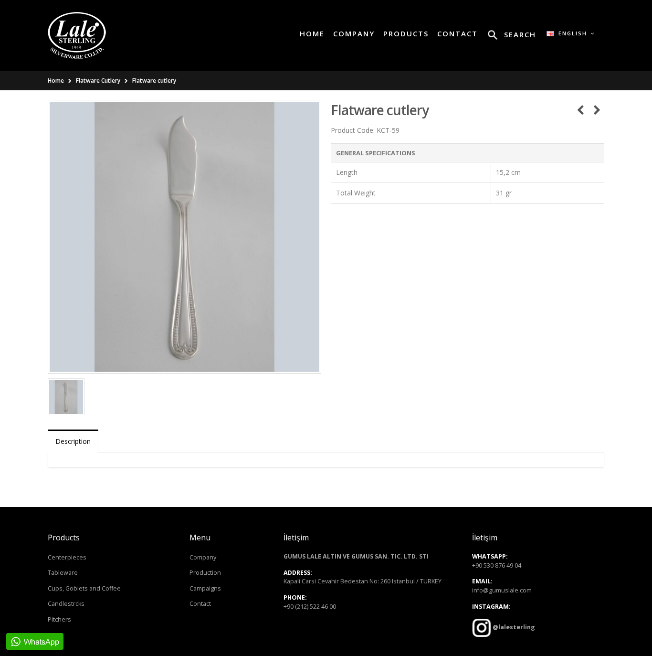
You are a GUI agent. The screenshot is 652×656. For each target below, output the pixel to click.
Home (56, 80)
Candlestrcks (66, 604)
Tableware (63, 573)
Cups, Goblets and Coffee (84, 588)
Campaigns (205, 588)
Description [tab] (73, 441)
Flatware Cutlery (98, 80)
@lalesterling (513, 627)
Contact (200, 604)
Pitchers (59, 619)
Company (202, 557)
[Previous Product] (580, 110)
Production (205, 573)
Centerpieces (67, 557)
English (571, 33)
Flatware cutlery (154, 80)
